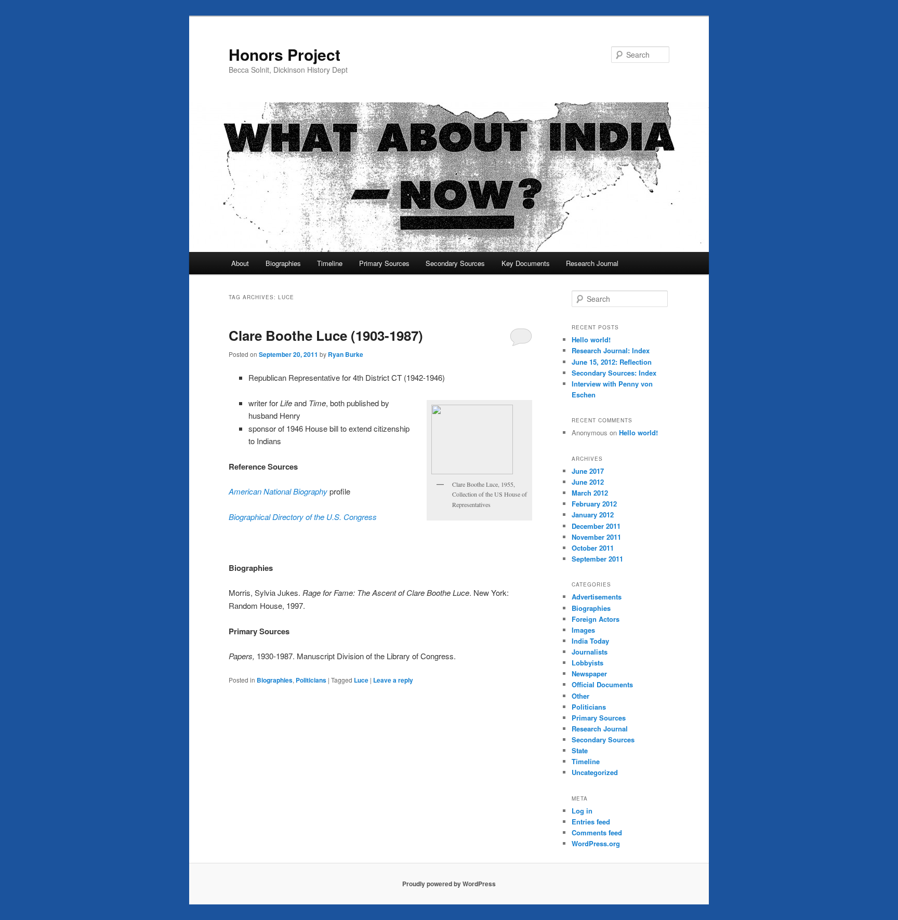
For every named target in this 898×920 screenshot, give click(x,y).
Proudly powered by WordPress (449, 883)
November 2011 (596, 537)
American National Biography (278, 491)
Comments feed (597, 832)
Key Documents (525, 263)
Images (583, 630)
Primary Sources (384, 263)
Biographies (283, 263)
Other (580, 696)
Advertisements (597, 597)
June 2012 (588, 482)
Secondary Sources (455, 263)
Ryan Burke (345, 354)
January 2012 (593, 514)
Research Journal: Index (611, 350)
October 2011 (593, 548)
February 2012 (594, 504)
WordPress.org (596, 843)
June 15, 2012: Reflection (612, 362)
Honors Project (284, 54)
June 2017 (588, 471)
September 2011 (597, 559)
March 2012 (590, 493)
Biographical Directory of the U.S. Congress (303, 516)
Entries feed (591, 821)
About (240, 263)
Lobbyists (587, 663)
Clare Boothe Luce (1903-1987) (326, 335)
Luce (361, 680)
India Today (590, 641)
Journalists (590, 652)
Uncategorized (595, 772)
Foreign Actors (595, 619)
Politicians (311, 680)
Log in (582, 811)
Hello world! (591, 339)
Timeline (329, 263)
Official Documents (602, 684)
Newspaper (589, 673)
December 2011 (596, 526)
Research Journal (592, 263)
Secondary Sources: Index (614, 373)
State (580, 750)
